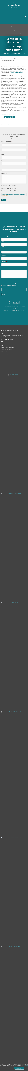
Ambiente (16, 33)
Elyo (21, 33)
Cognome (4, 151)
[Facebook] (3, 117)
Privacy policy (4, 352)
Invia (3, 200)
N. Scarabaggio (13, 53)
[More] (14, 117)
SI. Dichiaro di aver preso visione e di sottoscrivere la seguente (13, 195)
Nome (3, 146)
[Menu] (25, 16)
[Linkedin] (11, 117)
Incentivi (21, 30)
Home (3, 58)
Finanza (19, 53)
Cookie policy (4, 354)
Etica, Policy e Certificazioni (7, 347)
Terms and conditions (6, 349)
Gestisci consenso (19, 1068)
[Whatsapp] (8, 117)
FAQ (2, 345)
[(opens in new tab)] (14, 547)
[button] (18, 16)
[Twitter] (5, 117)
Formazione (8, 33)
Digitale (15, 30)
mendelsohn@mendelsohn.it (10, 341)
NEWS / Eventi (8, 30)
